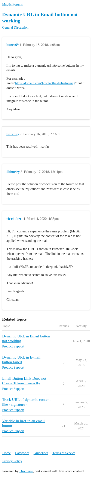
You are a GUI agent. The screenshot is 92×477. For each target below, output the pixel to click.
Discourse (26, 471)
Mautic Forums (12, 4)
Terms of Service (63, 453)
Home (6, 453)
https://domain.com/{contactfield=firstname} (45, 83)
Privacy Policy (12, 461)
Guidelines (41, 453)
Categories (22, 453)
